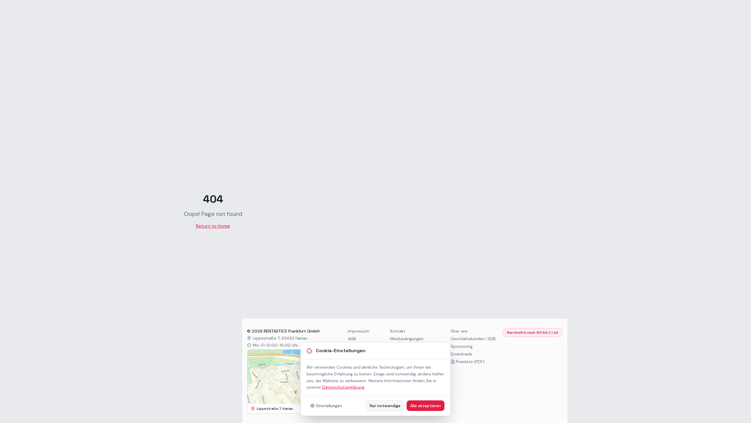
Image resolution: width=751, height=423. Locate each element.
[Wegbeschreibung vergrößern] (288, 377)
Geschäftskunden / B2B (473, 338)
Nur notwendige (385, 405)
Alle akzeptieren (425, 405)
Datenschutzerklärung (343, 387)
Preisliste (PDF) (470, 361)
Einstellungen (329, 405)
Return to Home (213, 226)
